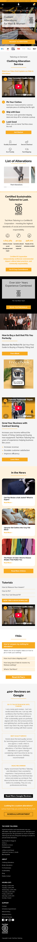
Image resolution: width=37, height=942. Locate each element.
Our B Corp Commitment (18, 269)
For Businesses (6, 868)
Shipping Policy (6, 914)
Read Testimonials (18, 307)
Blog (3, 873)
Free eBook (14, 353)
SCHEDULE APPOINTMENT (18, 814)
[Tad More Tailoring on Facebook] (3, 920)
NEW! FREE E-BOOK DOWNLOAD (15, 600)
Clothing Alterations (8, 862)
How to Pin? (6, 591)
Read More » (8, 502)
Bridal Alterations (7, 865)
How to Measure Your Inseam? (13, 587)
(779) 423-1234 (6, 847)
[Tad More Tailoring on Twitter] (6, 920)
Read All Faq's (18, 677)
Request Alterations (18, 42)
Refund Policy (6, 911)
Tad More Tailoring (17, 938)
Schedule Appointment (9, 909)
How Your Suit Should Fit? (11, 595)
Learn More (14, 459)
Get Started (18, 132)
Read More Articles (18, 571)
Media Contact (6, 876)
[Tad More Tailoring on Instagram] (9, 920)
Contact (4, 906)
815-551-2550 (6, 854)
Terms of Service (7, 917)
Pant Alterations (16, 185)
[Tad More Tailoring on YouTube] (13, 920)
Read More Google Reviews (18, 796)
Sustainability (6, 870)
